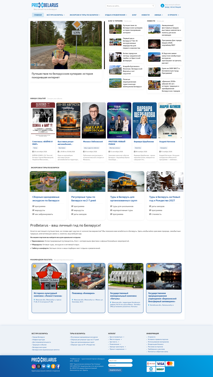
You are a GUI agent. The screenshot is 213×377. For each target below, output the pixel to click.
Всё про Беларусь (55, 15)
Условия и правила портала (158, 339)
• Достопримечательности (41, 342)
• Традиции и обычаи (39, 345)
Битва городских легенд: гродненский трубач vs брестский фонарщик (131, 57)
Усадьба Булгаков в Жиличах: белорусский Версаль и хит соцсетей (132, 70)
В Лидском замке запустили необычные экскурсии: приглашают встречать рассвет (171, 58)
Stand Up (112, 148)
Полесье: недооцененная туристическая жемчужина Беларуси (132, 83)
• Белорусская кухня (39, 347)
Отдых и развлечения (115, 15)
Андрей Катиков (142, 141)
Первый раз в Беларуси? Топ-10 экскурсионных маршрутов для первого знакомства (131, 43)
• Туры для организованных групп (82, 342)
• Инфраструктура (38, 339)
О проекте (172, 15)
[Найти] (153, 5)
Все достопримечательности (63, 260)
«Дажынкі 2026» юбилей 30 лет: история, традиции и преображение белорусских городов (171, 86)
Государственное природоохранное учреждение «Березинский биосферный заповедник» (124, 297)
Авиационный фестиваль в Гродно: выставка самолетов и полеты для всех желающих (171, 30)
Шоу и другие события (66, 148)
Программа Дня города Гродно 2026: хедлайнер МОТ (67, 73)
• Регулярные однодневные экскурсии (84, 337)
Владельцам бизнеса (155, 344)
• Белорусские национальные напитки (45, 350)
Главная (38, 15)
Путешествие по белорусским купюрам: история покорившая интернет (133, 29)
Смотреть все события (54, 98)
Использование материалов (158, 342)
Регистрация (175, 7)
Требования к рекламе (156, 349)
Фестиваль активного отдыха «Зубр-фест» (169, 142)
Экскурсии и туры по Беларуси (84, 15)
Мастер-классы (89, 148)
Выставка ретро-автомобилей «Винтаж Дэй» (40, 142)
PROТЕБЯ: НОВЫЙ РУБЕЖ (91, 142)
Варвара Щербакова (118, 141)
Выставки (36, 148)
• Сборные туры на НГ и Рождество (82, 345)
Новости (146, 15)
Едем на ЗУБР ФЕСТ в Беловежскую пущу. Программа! (171, 70)
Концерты (138, 148)
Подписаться (115, 370)
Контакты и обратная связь (158, 351)
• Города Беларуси (38, 337)
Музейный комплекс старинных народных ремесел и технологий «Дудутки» (160, 297)
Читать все (127, 21)
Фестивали (164, 148)
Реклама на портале (155, 347)
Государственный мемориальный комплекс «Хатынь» (85, 296)
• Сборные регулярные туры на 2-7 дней (84, 339)
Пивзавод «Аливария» (45, 293)
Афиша (158, 15)
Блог (134, 15)
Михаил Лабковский (67, 141)
